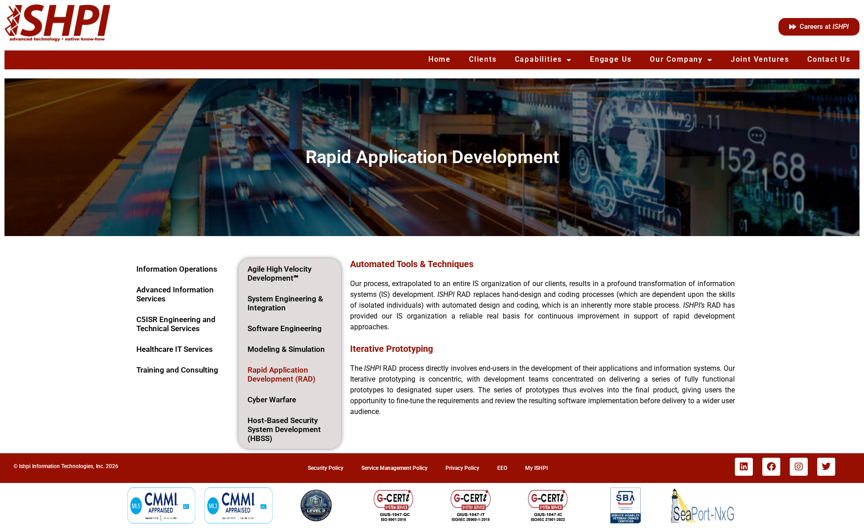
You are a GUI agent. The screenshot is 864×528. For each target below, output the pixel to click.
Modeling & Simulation (286, 349)
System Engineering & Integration (285, 303)
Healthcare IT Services (174, 349)
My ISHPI (536, 468)
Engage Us (611, 59)
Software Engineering (285, 328)
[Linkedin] (744, 467)
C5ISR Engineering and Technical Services (176, 324)
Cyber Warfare (272, 399)
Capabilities (538, 59)
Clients (483, 59)
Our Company (676, 59)
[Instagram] (799, 467)
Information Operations (176, 268)
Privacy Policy (462, 468)
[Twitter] (826, 467)
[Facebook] (771, 467)
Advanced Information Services (175, 294)
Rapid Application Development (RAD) (281, 374)
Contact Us (828, 59)
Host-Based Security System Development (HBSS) (284, 429)
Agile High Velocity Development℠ (279, 273)
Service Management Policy (394, 468)
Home (439, 59)
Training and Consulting (177, 369)
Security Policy (325, 468)
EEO (502, 468)
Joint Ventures (760, 59)
